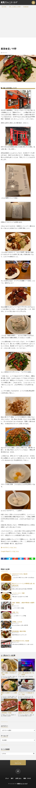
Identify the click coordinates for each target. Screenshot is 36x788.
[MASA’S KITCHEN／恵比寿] (6, 577)
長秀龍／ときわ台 (17, 621)
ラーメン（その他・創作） (9, 696)
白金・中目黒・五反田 (8, 715)
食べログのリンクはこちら (9, 547)
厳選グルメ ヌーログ (9, 2)
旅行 (21, 676)
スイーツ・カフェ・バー (25, 696)
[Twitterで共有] (9, 559)
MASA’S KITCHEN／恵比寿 (19, 574)
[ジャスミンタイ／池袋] (6, 596)
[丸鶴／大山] (6, 615)
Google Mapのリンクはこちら (10, 551)
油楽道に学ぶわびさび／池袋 (25, 713)
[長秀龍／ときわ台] (6, 625)
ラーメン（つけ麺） (7, 676)
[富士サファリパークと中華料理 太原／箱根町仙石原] (6, 586)
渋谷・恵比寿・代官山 (9, 697)
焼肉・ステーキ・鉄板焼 (8, 714)
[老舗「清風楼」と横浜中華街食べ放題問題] (6, 605)
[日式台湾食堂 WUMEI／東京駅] (6, 644)
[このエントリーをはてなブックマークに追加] (21, 559)
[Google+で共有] (15, 559)
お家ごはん (18, 778)
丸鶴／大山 (15, 612)
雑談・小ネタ (11, 677)
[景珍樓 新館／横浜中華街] (6, 634)
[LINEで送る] (32, 559)
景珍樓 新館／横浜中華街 (19, 631)
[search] (34, 753)
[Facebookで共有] (4, 559)
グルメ (7, 778)
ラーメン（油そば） (24, 714)
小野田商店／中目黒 (6, 713)
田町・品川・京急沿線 (27, 676)
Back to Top (18, 763)
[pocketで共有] (26, 559)
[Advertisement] (18, 19)
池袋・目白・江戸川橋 (25, 697)
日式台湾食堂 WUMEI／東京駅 (20, 641)
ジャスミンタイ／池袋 (18, 593)
